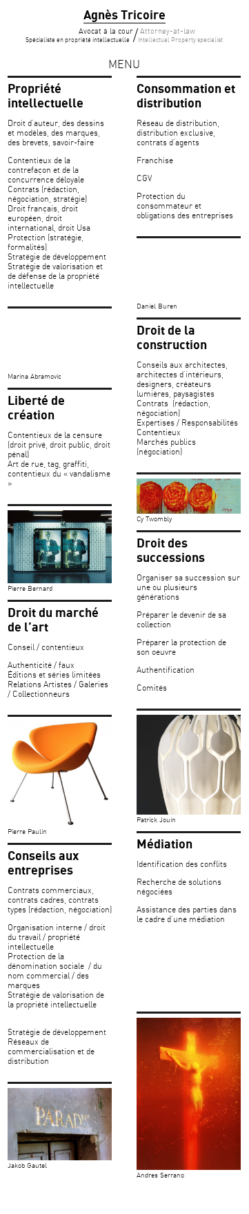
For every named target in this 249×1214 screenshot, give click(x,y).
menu (124, 65)
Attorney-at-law (180, 36)
